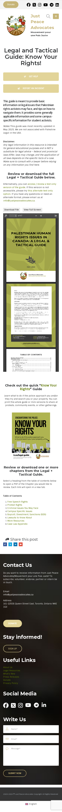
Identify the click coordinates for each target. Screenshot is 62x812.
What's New (9, 673)
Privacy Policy (10, 683)
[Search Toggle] (48, 16)
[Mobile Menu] (56, 16)
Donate (7, 680)
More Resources (16, 520)
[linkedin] (57, 5)
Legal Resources (11, 670)
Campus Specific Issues (19, 511)
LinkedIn (15, 544)
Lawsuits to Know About (19, 517)
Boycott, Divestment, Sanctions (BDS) (26, 514)
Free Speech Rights (17, 501)
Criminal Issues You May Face (22, 508)
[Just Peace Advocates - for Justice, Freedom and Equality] (16, 25)
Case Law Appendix (17, 524)
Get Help (33, 76)
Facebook (5, 544)
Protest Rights (14, 505)
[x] (34, 5)
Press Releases (11, 677)
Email (21, 544)
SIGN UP (12, 648)
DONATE (12, 623)
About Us (7, 667)
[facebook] (29, 5)
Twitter (10, 544)
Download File (11, 209)
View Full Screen (32, 209)
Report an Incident (33, 88)
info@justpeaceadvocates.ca (19, 200)
